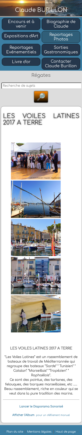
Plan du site (14, 431)
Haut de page (66, 431)
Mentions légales (39, 431)
